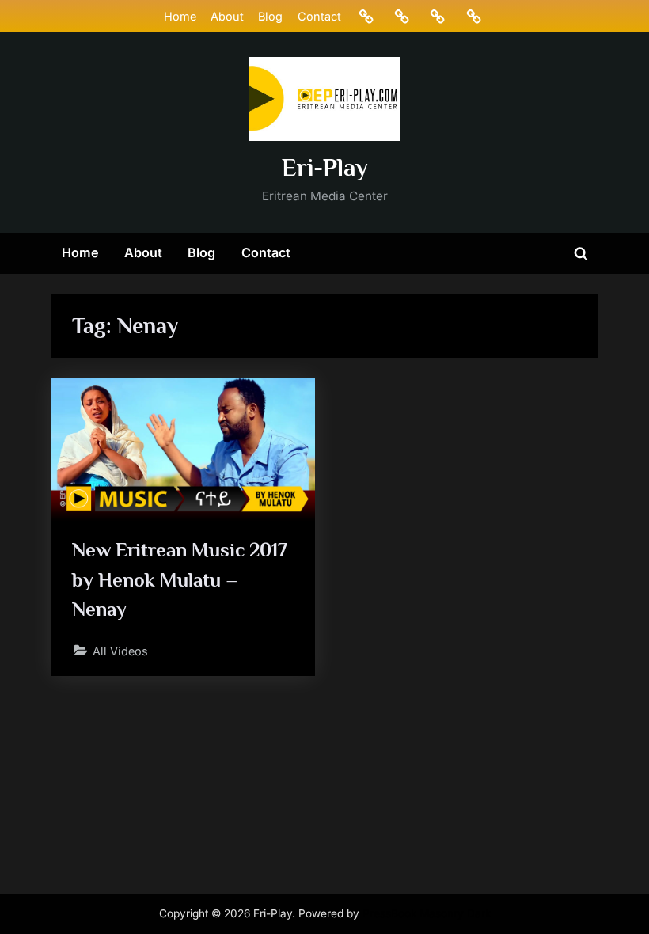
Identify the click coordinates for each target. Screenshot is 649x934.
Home (180, 16)
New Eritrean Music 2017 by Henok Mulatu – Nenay (179, 579)
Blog (270, 16)
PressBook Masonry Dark (426, 913)
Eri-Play (325, 167)
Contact (319, 16)
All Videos (120, 651)
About (227, 16)
